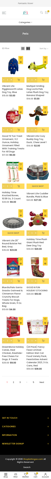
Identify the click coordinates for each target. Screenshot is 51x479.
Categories (24, 22)
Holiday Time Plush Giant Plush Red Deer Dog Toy (37, 242)
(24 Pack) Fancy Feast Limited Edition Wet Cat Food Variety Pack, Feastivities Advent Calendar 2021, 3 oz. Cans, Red (38, 356)
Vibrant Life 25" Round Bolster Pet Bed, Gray (11, 243)
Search (26, 467)
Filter (7, 48)
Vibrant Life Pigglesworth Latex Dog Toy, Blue (12, 89)
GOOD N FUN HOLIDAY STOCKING (37, 289)
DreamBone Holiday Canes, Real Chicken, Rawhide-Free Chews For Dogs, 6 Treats (13, 353)
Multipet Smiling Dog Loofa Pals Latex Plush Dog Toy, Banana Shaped (38, 90)
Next (42, 382)
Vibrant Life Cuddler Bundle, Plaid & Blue (37, 195)
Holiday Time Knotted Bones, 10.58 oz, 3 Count (11, 195)
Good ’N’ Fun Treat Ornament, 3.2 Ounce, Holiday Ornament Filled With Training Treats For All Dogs (13, 143)
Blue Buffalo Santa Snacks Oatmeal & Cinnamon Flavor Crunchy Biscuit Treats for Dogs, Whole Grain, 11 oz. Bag (12, 297)
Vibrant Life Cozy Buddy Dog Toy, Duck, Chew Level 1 (37, 139)
